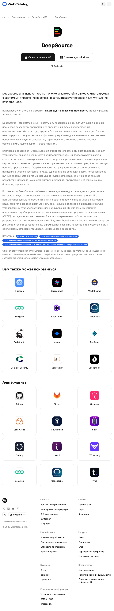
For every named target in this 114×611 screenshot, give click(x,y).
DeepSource (61, 17)
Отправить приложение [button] (53, 547)
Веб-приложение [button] (49, 514)
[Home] (3, 17)
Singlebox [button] (45, 523)
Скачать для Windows (77, 57)
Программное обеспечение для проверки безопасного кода (30, 240)
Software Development (27, 236)
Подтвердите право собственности (66, 110)
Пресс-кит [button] (46, 579)
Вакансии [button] (45, 574)
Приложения (18, 17)
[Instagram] (18, 509)
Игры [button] (81, 509)
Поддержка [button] (85, 542)
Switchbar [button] (46, 519)
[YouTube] (13, 509)
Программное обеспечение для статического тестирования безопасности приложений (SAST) (45, 244)
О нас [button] (43, 570)
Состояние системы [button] (89, 556)
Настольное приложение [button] (53, 504)
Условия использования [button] (53, 594)
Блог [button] (81, 547)
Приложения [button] (85, 504)
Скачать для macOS (39, 57)
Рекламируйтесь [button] (49, 551)
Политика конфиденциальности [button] (95, 574)
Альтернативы (14, 382)
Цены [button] (81, 537)
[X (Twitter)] (3, 509)
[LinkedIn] (8, 509)
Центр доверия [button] (86, 570)
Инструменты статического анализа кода (59, 236)
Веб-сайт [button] (58, 66)
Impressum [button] (46, 604)
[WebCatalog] (4, 500)
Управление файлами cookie (14, 521)
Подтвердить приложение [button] (54, 542)
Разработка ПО (40, 17)
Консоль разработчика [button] (52, 537)
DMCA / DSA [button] (47, 599)
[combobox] (17, 514)
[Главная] (15, 4)
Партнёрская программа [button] (91, 551)
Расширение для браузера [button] (54, 509)
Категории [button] (84, 514)
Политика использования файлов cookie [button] (91, 580)
